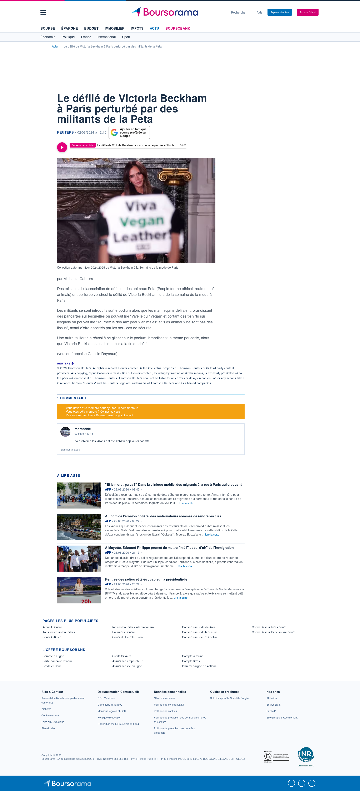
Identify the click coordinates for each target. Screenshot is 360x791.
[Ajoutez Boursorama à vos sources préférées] (129, 132)
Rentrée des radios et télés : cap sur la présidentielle (146, 579)
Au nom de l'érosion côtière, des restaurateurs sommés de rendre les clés (163, 516)
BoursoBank (177, 28)
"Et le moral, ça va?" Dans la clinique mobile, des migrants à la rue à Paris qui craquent (173, 484)
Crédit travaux (121, 656)
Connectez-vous (110, 411)
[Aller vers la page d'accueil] (178, 12)
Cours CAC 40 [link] (51, 637)
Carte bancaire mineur (57, 661)
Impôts (137, 28)
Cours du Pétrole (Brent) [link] (128, 637)
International (107, 36)
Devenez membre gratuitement (114, 415)
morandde (83, 429)
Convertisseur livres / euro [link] (269, 627)
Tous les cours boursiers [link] (58, 632)
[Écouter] (62, 147)
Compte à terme (193, 656)
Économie (47, 36)
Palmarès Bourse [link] (123, 632)
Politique (68, 36)
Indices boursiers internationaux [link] (133, 627)
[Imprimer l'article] (46, 134)
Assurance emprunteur (127, 661)
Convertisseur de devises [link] (198, 627)
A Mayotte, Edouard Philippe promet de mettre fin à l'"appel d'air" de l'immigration (169, 547)
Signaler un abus (70, 449)
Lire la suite (186, 503)
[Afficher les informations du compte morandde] (65, 432)
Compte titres (191, 661)
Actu (154, 28)
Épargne (69, 28)
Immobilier (115, 28)
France (86, 36)
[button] (43, 12)
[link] (46, 709)
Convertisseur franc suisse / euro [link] (273, 632)
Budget (91, 28)
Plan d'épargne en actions (199, 666)
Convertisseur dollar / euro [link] (199, 632)
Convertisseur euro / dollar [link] (199, 637)
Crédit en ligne (52, 666)
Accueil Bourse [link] (52, 627)
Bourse (47, 28)
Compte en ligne (53, 656)
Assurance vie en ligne (127, 666)
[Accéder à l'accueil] (44, 46)
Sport (126, 36)
